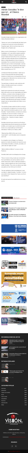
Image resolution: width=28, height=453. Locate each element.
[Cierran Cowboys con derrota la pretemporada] (4, 203)
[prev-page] (2, 221)
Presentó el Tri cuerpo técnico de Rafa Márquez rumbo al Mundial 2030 (18, 209)
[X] (10, 191)
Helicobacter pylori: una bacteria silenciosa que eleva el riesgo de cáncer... (16, 341)
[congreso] (14, 280)
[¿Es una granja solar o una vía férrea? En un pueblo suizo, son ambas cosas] (4, 348)
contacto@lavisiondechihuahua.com (17, 437)
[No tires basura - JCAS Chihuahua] (14, 321)
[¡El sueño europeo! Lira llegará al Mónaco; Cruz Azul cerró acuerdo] (4, 216)
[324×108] (14, 228)
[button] (2, 2)
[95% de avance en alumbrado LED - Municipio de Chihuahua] (14, 240)
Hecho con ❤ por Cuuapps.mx (14, 451)
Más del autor (17, 197)
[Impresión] (19, 191)
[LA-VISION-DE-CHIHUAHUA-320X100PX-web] (14, 251)
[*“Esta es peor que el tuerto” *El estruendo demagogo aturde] (4, 371)
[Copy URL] (22, 191)
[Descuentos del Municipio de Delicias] (14, 297)
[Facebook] (7, 191)
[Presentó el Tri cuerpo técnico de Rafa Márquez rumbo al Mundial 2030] (4, 209)
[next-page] (4, 221)
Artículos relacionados (7, 197)
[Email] (16, 191)
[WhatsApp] (13, 191)
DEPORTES (3, 7)
